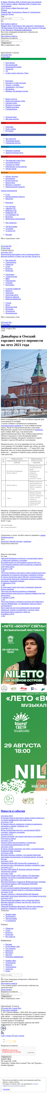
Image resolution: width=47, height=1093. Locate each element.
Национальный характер (15, 187)
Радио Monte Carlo (20, 28)
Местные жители (12, 119)
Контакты (9, 30)
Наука (7, 305)
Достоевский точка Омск (15, 160)
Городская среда (11, 295)
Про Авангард (33, 28)
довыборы (27, 541)
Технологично (11, 117)
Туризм (8, 303)
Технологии (10, 311)
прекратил (39, 430)
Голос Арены (10, 129)
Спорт (7, 266)
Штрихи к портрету (13, 185)
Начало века (10, 183)
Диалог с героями (12, 85)
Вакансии (9, 199)
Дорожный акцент (12, 141)
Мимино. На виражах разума (16, 91)
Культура (8, 268)
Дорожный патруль (13, 143)
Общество (9, 264)
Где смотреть (10, 206)
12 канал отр (10, 231)
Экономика (9, 274)
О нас (3, 30)
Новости (25, 12)
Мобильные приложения (15, 219)
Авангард (4, 14)
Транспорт (9, 293)
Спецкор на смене (12, 165)
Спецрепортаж (11, 109)
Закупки (8, 955)
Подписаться (6, 43)
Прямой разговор (12, 107)
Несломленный (11, 65)
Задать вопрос (6, 990)
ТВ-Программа (7, 28)
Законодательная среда (14, 153)
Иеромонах (9, 89)
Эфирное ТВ (10, 208)
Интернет (9, 217)
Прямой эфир (6, 12)
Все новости (10, 937)
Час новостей (27, 26)
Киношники (10, 178)
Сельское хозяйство (13, 289)
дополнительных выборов (11, 426)
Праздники (9, 285)
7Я (6, 71)
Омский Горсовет (16, 541)
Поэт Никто (10, 63)
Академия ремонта (12, 162)
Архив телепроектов (9, 191)
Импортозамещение (13, 299)
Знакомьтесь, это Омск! (14, 87)
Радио (11, 14)
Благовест (9, 81)
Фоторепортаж (11, 313)
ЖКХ (7, 279)
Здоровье (9, 283)
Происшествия (11, 307)
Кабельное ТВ (11, 210)
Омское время (10, 169)
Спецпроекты (35, 12)
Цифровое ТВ (10, 213)
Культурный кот (11, 181)
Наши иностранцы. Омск (15, 101)
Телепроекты (17, 12)
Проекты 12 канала (12, 105)
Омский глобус (11, 103)
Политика (9, 271)
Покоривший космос (13, 67)
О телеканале (10, 921)
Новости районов (12, 297)
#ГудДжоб (9, 131)
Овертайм (9, 127)
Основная (9, 229)
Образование (10, 281)
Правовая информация (23, 30)
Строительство (11, 276)
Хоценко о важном (12, 151)
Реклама (42, 28)
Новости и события (13, 810)
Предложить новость (9, 24)
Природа (8, 291)
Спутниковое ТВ (12, 215)
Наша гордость (11, 99)
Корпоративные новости (15, 197)
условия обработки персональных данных (20, 1085)
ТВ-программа (11, 918)
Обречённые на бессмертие (16, 167)
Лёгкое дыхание (11, 176)
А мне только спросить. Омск (17, 73)
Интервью (9, 309)
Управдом (9, 69)
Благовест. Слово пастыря (15, 83)
